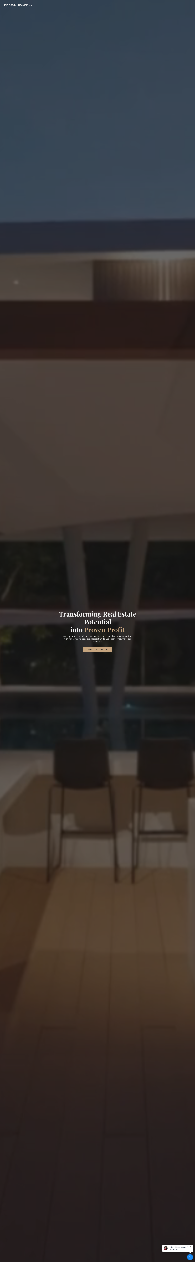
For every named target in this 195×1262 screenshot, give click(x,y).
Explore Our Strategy (97, 649)
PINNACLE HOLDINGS (18, 4)
